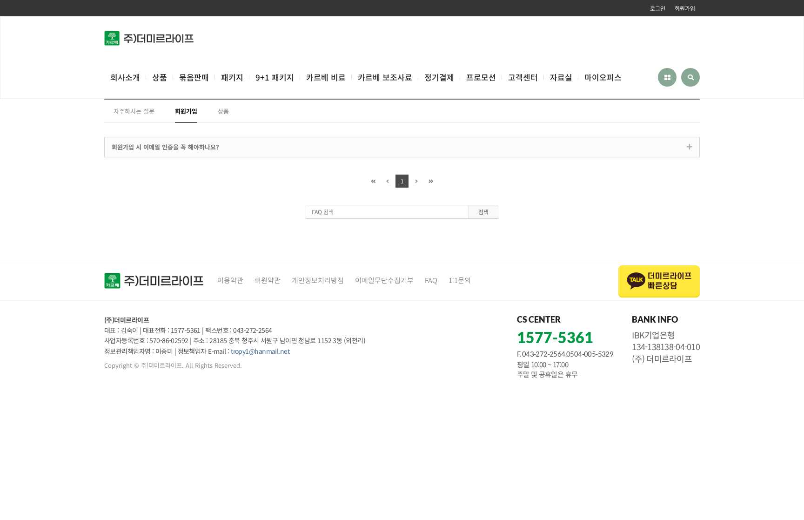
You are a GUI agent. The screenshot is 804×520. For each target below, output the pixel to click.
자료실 (561, 77)
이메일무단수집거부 (384, 280)
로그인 (657, 8)
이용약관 (230, 280)
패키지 (232, 77)
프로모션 (481, 77)
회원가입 (685, 8)
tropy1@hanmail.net (260, 351)
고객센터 (523, 77)
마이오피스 (603, 77)
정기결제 (439, 77)
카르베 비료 (326, 77)
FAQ (431, 280)
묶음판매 (194, 77)
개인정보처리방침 (318, 280)
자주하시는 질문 (134, 111)
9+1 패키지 (274, 77)
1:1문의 (460, 280)
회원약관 (268, 280)
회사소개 (125, 77)
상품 (159, 77)
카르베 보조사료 (385, 77)
